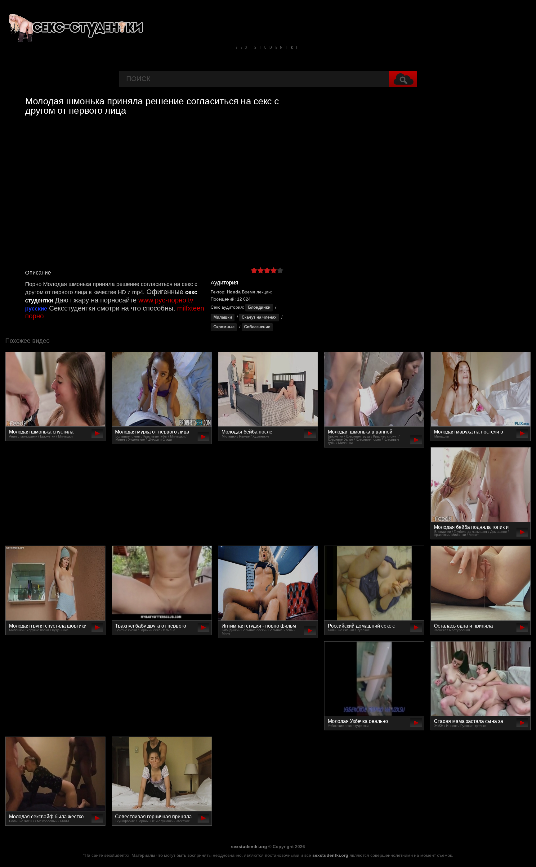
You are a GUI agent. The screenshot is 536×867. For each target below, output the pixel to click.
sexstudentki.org (249, 846)
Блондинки (259, 307)
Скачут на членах (259, 317)
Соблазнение (257, 327)
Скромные (223, 327)
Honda (234, 291)
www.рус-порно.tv (165, 300)
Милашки (222, 317)
